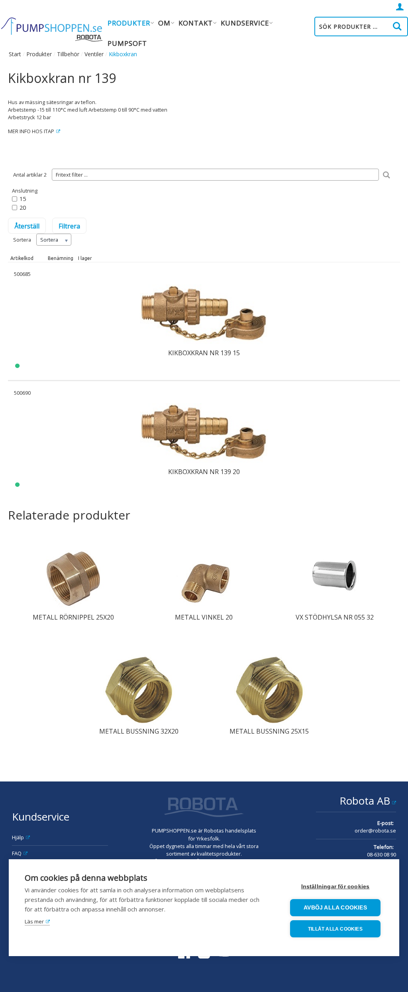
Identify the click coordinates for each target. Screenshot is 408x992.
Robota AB (364, 800)
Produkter (39, 54)
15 (23, 199)
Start (15, 54)
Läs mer (34, 921)
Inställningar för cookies (335, 887)
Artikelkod (21, 258)
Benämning (60, 258)
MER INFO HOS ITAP (31, 131)
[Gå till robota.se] (204, 808)
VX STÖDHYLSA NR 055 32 (335, 617)
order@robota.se (375, 830)
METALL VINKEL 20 (204, 617)
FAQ (17, 853)
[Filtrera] (386, 175)
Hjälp (18, 837)
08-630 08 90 (381, 854)
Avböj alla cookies (335, 908)
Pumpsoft (127, 43)
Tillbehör (68, 54)
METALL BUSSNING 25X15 (269, 731)
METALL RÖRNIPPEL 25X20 (73, 617)
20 (23, 207)
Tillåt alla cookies (335, 929)
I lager (85, 258)
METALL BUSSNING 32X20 (138, 731)
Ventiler (94, 54)
